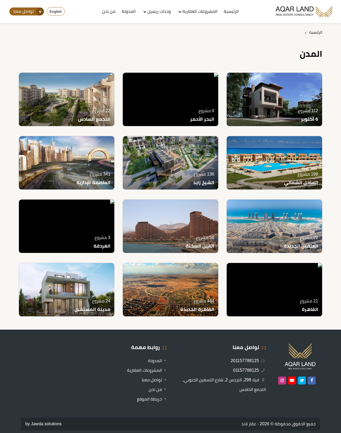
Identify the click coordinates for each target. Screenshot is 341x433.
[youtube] (292, 381)
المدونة (129, 11)
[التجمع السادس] (66, 99)
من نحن (108, 11)
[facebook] (312, 381)
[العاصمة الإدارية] (66, 162)
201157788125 (245, 360)
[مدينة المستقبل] (66, 289)
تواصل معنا (152, 380)
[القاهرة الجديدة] (170, 289)
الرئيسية (231, 11)
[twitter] (302, 381)
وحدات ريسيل (159, 11)
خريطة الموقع (149, 399)
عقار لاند (248, 424)
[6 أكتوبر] (274, 99)
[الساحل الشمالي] (274, 162)
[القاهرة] (274, 289)
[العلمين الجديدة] (274, 226)
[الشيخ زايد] (170, 162)
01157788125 (246, 370)
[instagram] (282, 381)
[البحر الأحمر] (170, 99)
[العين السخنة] (170, 226)
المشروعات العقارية (199, 11)
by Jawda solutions (43, 424)
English (56, 11)
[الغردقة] (66, 226)
